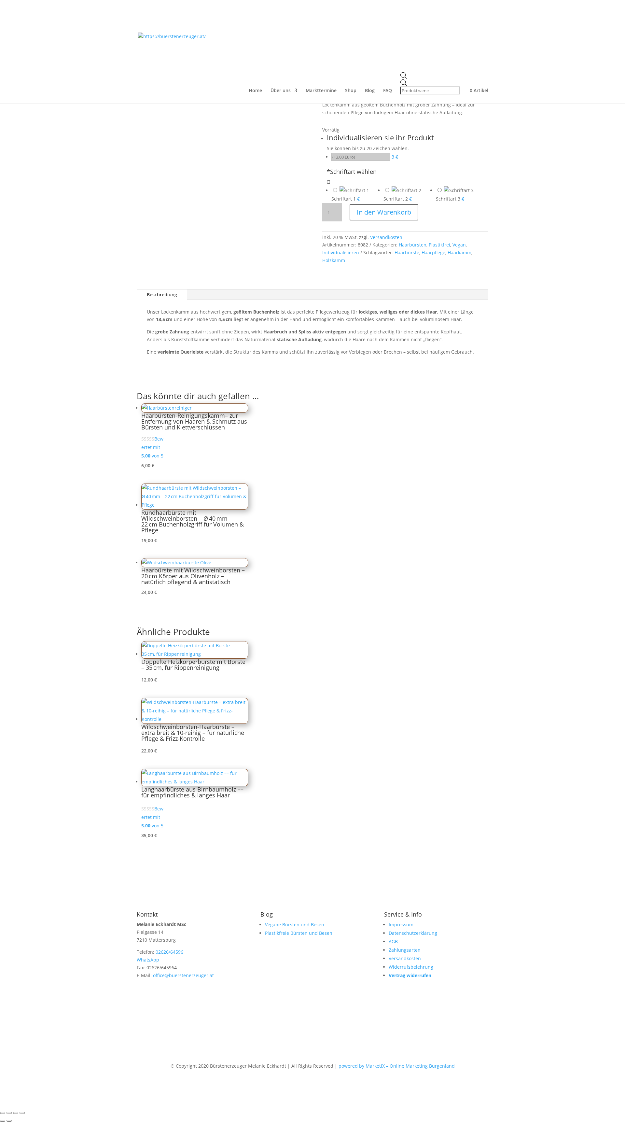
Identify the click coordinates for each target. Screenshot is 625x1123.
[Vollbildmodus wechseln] (9, 1113)
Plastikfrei (439, 245)
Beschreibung (162, 294)
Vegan (459, 245)
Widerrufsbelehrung (411, 967)
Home (255, 90)
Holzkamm (333, 260)
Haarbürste (407, 252)
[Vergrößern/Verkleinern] (2, 1113)
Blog (370, 90)
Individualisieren (340, 252)
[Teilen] (15, 1113)
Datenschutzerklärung (413, 933)
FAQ (387, 90)
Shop (350, 90)
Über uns (281, 90)
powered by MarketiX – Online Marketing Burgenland (397, 1066)
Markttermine (321, 90)
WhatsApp (148, 960)
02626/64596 (169, 952)
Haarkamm (459, 252)
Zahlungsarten (405, 950)
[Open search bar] (430, 75)
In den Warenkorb (384, 212)
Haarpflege (433, 252)
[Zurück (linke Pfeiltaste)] (2, 1121)
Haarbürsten (412, 245)
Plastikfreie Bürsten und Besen (298, 933)
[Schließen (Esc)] (22, 1113)
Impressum (401, 924)
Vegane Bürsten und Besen (294, 924)
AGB (393, 941)
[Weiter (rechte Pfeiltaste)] (9, 1121)
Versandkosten (386, 237)
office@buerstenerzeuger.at (183, 975)
